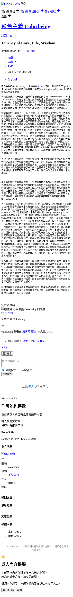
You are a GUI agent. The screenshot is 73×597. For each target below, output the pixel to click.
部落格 (12, 61)
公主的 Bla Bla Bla (33, 341)
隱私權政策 (60, 546)
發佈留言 (7, 374)
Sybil (12, 79)
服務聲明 (36, 550)
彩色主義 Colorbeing (25, 26)
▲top (4, 347)
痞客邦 (26, 331)
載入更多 (7, 353)
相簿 (11, 57)
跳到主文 (6, 35)
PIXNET (16, 546)
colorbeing (7, 312)
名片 (11, 66)
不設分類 (29, 51)
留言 (33, 331)
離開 (19, 590)
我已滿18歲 (8, 590)
